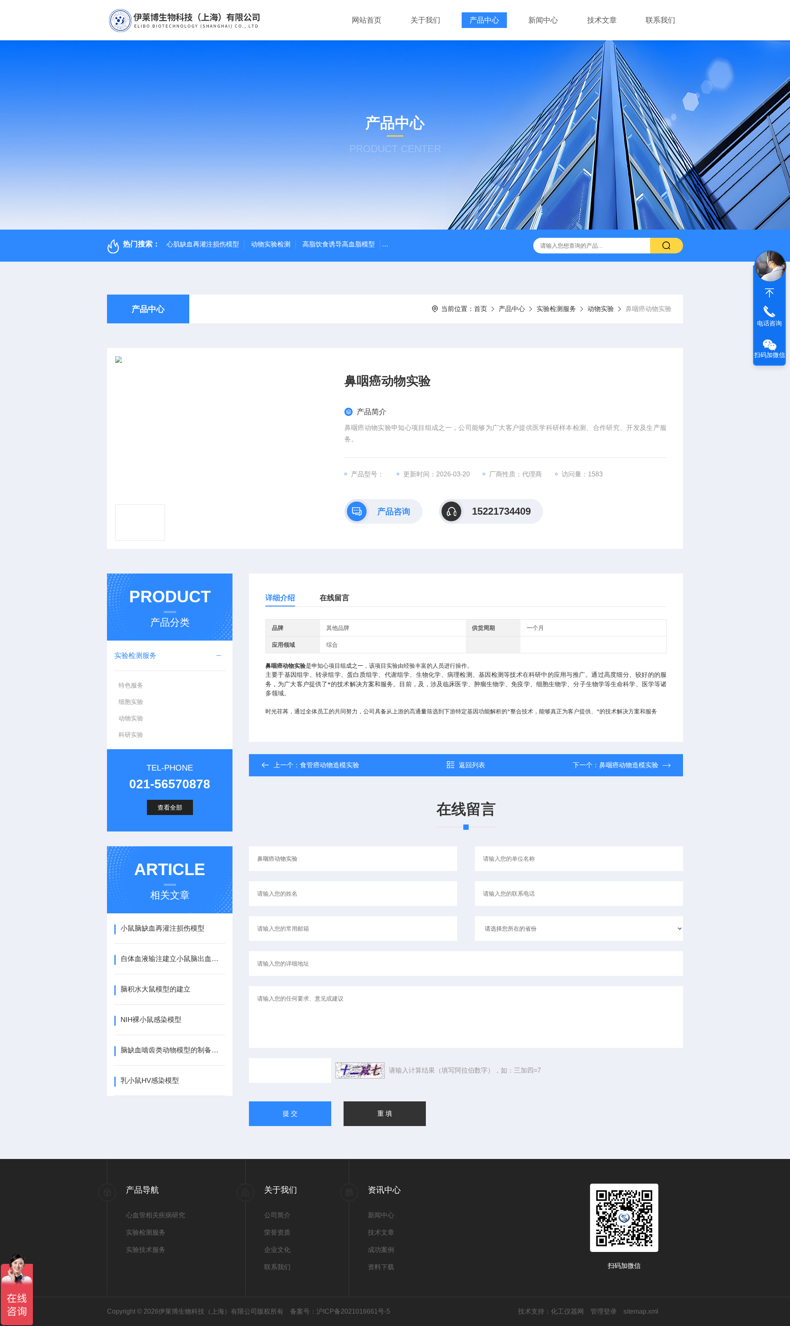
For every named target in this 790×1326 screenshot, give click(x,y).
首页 (480, 308)
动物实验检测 (270, 244)
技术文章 (602, 20)
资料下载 (381, 1266)
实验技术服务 (145, 1249)
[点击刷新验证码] (360, 1070)
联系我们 (660, 20)
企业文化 (277, 1249)
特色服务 (130, 685)
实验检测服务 (556, 308)
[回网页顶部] (769, 293)
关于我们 (425, 20)
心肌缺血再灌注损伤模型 (203, 244)
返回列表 (472, 765)
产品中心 (484, 20)
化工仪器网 (567, 1311)
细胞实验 (130, 701)
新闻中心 (543, 20)
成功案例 (381, 1249)
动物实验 (601, 308)
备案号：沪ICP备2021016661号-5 (340, 1311)
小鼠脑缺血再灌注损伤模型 (162, 928)
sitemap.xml (640, 1311)
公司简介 (277, 1215)
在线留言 (334, 598)
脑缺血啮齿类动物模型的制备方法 (173, 1050)
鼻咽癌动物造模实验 (628, 765)
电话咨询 (769, 323)
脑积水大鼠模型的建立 (156, 989)
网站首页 (366, 20)
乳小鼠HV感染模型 (150, 1080)
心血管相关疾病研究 (155, 1215)
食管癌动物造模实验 (329, 765)
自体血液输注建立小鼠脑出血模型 (173, 959)
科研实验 (130, 734)
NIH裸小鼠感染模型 (151, 1020)
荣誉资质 (277, 1232)
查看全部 (170, 807)
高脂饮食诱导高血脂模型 (338, 244)
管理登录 (603, 1311)
